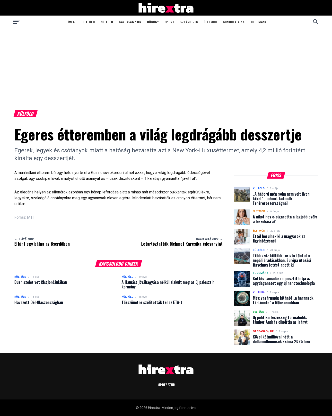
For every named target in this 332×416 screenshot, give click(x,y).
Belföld (88, 21)
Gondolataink (234, 21)
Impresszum (166, 384)
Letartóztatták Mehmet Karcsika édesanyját (182, 241)
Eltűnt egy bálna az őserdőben (42, 241)
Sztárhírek (189, 21)
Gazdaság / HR (130, 21)
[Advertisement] (166, 64)
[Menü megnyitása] (16, 22)
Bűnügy (153, 21)
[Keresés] (315, 22)
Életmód (210, 21)
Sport (170, 21)
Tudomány (258, 21)
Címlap (71, 21)
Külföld (107, 21)
